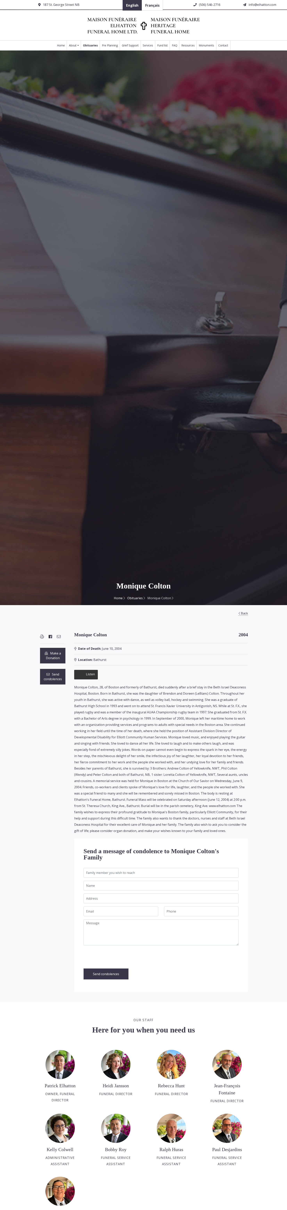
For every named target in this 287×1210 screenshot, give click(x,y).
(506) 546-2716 (209, 5)
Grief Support (130, 45)
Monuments (206, 45)
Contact (223, 45)
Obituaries (90, 45)
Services (148, 45)
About (73, 45)
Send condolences (53, 676)
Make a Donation (53, 655)
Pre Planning (110, 45)
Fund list (162, 45)
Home (61, 45)
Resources (188, 45)
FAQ (174, 45)
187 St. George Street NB (60, 5)
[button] (42, 637)
